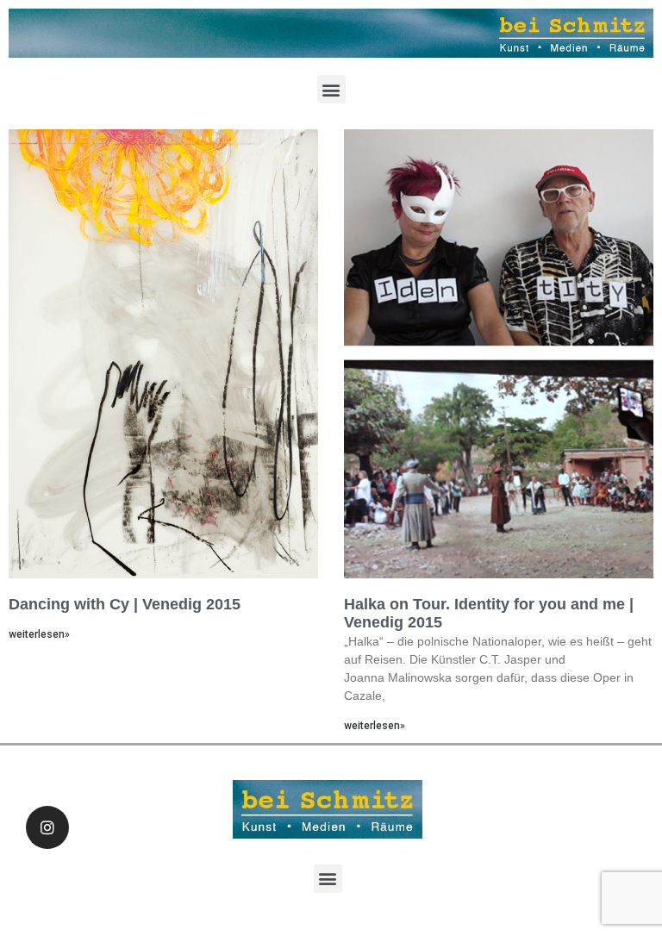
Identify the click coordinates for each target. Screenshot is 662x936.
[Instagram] (47, 827)
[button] (331, 89)
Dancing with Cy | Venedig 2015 (124, 604)
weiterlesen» (39, 634)
